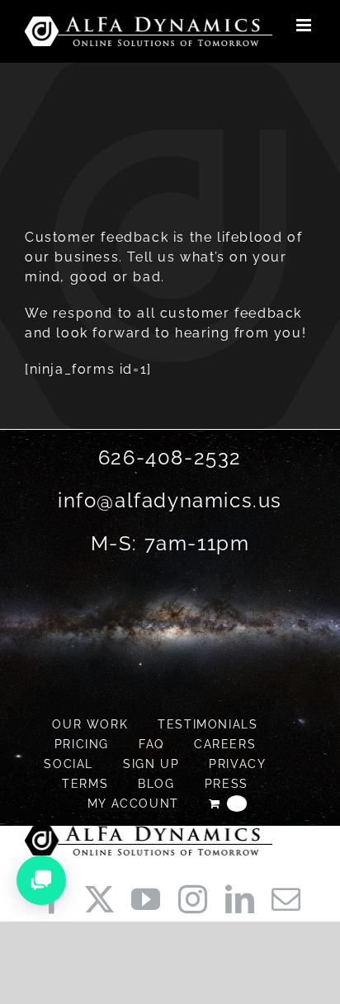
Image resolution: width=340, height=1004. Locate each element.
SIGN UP (151, 764)
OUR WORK (90, 724)
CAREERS (225, 744)
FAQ (151, 744)
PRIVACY (237, 764)
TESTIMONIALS (207, 724)
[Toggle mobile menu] (305, 25)
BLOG (156, 783)
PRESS (226, 783)
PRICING (81, 744)
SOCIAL (68, 764)
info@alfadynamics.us (170, 500)
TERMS (85, 783)
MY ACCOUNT (133, 803)
